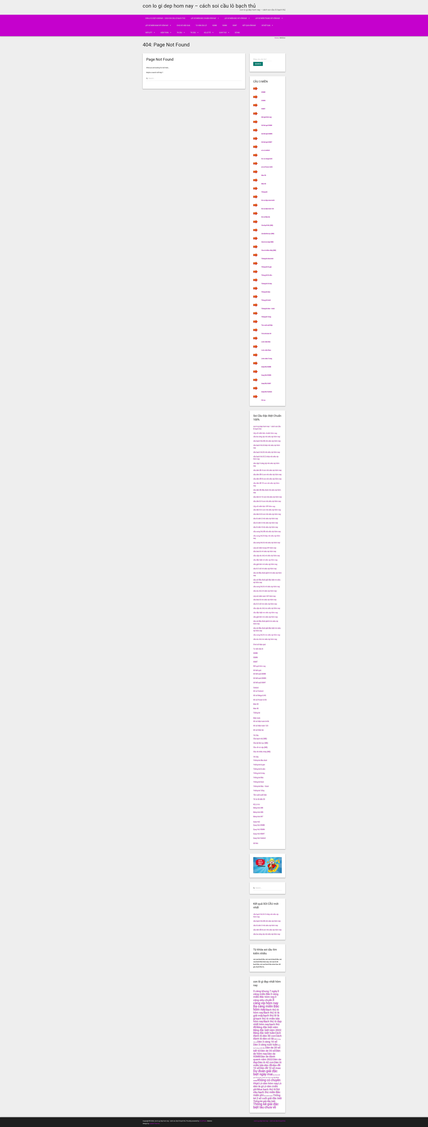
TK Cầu (179, 32)
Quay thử (222, 32)
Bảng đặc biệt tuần (264, 1032)
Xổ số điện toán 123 (267, 209)
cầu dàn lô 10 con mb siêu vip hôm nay (267, 497)
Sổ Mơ (237, 32)
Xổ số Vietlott (258, 691)
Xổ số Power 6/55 (259, 700)
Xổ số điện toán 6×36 (261, 721)
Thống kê (264, 192)
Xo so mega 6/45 (266, 159)
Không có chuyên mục (266, 1081)
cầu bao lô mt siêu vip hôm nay (264, 551)
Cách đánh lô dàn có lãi (267, 1037)
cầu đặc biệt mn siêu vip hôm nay (265, 613)
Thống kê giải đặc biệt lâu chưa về (266, 1105)
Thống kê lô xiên (266, 275)
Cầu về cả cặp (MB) (267, 242)
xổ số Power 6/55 (266, 167)
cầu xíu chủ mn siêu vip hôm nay (265, 639)
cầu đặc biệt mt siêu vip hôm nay (265, 560)
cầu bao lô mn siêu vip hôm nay (264, 600)
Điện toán (165, 32)
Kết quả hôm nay (249, 25)
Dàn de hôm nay (266, 1052)
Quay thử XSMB (266, 367)
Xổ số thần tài (265, 217)
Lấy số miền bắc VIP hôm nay (235, 18)
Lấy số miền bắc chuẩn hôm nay (203, 18)
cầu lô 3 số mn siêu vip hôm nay (265, 604)
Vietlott (148, 32)
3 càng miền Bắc (266, 993)
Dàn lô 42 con (266, 1062)
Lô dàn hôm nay (268, 1083)
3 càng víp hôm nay (265, 1001)
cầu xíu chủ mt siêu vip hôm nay (265, 591)
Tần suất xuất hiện (267, 325)
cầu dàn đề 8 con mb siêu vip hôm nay (267, 479)
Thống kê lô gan (266, 267)
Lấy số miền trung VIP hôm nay (267, 18)
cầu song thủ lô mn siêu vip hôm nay (266, 635)
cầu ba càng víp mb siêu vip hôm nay (266, 437)
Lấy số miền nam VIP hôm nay (156, 25)
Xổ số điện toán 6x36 (267, 200)
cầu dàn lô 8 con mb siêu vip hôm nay (267, 514)
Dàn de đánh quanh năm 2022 (264, 1058)
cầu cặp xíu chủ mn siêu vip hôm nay (266, 608)
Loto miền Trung (266, 358)
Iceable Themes (154, 1123)
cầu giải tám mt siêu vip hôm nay (265, 564)
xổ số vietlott (265, 150)
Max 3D (263, 175)
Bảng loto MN (258, 812)
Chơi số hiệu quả (183, 25)
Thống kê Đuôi (266, 300)
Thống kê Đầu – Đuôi (268, 308)
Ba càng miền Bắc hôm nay (266, 1007)
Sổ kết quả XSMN (266, 134)
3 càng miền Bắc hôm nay (265, 995)
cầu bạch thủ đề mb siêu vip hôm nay (267, 441)
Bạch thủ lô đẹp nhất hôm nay (267, 1023)
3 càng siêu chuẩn (264, 998)
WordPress (203, 1121)
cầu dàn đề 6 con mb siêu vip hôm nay (267, 474)
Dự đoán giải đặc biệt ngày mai (265, 1072)
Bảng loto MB (258, 808)
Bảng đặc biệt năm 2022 (267, 1030)
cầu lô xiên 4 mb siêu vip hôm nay (265, 527)
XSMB (214, 25)
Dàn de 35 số (267, 1050)
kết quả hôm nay (266, 117)
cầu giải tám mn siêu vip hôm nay (265, 617)
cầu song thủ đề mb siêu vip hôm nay (267, 531)
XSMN (224, 25)
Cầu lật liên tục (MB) (267, 233)
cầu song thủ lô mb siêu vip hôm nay (266, 543)
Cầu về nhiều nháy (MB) (268, 250)
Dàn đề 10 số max (270, 1068)
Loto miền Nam (266, 350)
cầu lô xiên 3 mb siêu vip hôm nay (265, 523)
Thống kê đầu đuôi (267, 258)
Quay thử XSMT (266, 383)
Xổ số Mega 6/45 (259, 695)
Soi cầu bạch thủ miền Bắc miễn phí (266, 1092)
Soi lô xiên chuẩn (268, 1095)
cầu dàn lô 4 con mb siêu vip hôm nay (267, 501)
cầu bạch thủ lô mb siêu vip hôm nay (266, 452)
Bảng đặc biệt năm (267, 1027)
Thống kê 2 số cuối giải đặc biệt (267, 1097)
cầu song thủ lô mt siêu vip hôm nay (266, 587)
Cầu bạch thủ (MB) (267, 225)
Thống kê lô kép (266, 283)
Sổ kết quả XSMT (266, 142)
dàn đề (268, 1065)
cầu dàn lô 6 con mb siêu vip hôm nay (267, 510)
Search (258, 64)
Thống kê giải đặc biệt (264, 1101)
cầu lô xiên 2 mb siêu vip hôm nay (265, 519)
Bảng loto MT (258, 817)
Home (276, 38)
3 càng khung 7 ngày (265, 991)
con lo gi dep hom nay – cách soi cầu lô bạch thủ (199, 6)
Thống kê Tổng (266, 317)
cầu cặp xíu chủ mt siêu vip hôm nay (266, 556)
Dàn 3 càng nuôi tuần (265, 1044)
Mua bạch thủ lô (266, 1089)
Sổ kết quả (266, 25)
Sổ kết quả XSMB (266, 125)
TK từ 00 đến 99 (266, 333)
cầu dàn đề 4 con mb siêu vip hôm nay (267, 470)
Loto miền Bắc (265, 342)
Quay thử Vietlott (266, 392)
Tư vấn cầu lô (201, 25)
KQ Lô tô (207, 32)
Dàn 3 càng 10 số (267, 1041)
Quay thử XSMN (266, 375)
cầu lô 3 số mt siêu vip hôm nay (265, 569)
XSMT (235, 25)
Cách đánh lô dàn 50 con (267, 1034)
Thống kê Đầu (265, 292)
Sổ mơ (263, 400)
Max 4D (263, 184)
